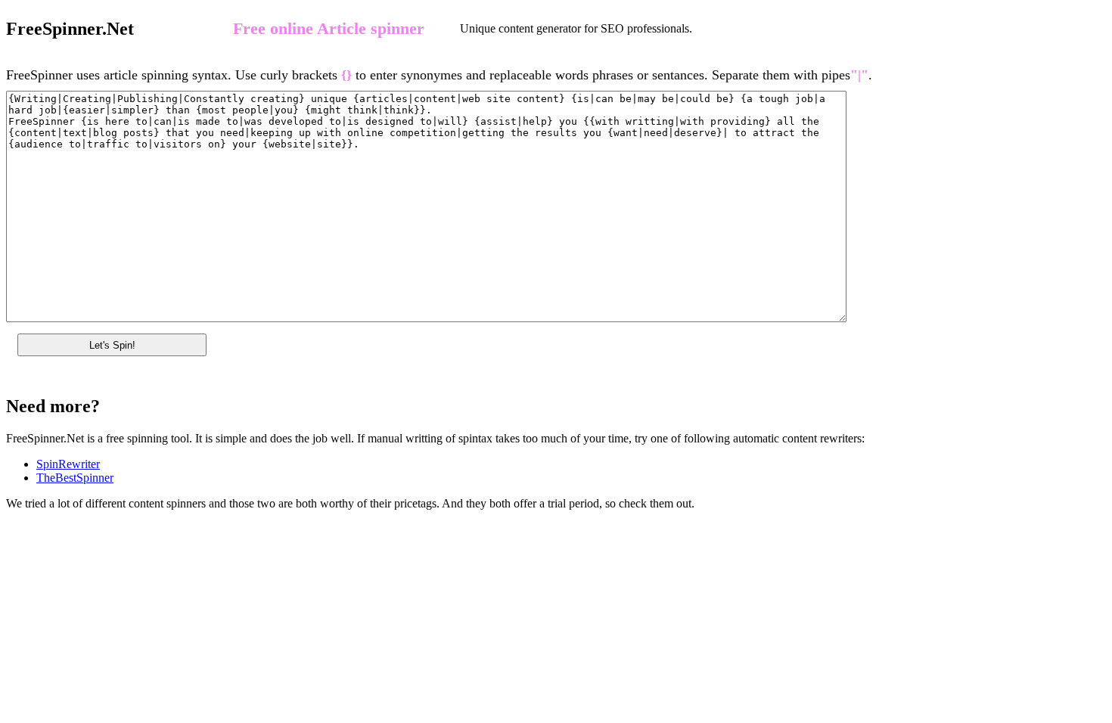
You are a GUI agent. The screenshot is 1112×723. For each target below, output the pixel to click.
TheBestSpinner (74, 477)
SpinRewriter (68, 464)
